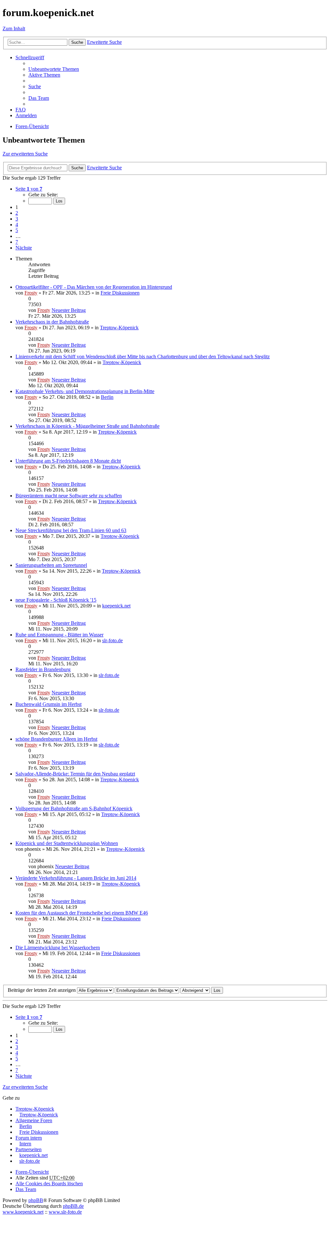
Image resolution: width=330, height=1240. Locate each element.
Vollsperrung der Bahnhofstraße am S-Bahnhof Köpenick (73, 808)
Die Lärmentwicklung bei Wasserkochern (57, 947)
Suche (77, 42)
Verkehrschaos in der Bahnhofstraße (52, 321)
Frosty (30, 293)
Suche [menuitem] (34, 86)
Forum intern (28, 1138)
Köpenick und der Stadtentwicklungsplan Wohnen (66, 843)
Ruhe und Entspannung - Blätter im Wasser (59, 634)
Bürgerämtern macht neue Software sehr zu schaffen (68, 495)
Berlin (107, 397)
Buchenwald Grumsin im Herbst (48, 704)
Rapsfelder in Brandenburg (43, 669)
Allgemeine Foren (33, 1120)
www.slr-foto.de (65, 1212)
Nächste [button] (23, 247)
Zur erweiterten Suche (25, 153)
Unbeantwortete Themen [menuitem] (53, 69)
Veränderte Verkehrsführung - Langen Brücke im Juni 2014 (75, 878)
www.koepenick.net (23, 1212)
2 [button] (16, 213)
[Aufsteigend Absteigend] (195, 990)
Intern (25, 1143)
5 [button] (16, 230)
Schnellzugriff (29, 57)
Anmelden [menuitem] (26, 115)
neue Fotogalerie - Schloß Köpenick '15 (55, 600)
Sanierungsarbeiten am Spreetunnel (51, 565)
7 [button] (16, 242)
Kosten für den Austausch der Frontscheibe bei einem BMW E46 (81, 913)
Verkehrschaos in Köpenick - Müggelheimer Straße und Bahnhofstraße (87, 426)
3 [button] (16, 218)
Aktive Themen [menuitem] (44, 75)
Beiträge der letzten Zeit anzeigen (42, 990)
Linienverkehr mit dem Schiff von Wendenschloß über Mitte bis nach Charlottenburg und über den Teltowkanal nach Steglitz (142, 356)
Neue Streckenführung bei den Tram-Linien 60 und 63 (70, 530)
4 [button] (16, 224)
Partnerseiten (28, 1149)
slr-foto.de (112, 640)
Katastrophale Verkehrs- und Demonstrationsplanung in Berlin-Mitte (84, 391)
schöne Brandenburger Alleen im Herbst (56, 739)
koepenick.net (116, 605)
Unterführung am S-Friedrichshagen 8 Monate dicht (68, 461)
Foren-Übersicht (32, 1172)
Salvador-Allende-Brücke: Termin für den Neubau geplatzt (75, 773)
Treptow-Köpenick (119, 327)
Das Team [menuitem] (38, 98)
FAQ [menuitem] (20, 109)
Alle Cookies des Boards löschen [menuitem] (49, 1183)
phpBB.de (73, 1206)
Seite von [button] (28, 189)
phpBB (35, 1200)
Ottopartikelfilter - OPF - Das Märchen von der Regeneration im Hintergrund (93, 287)
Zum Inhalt (14, 28)
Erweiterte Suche (104, 42)
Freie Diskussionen (120, 293)
